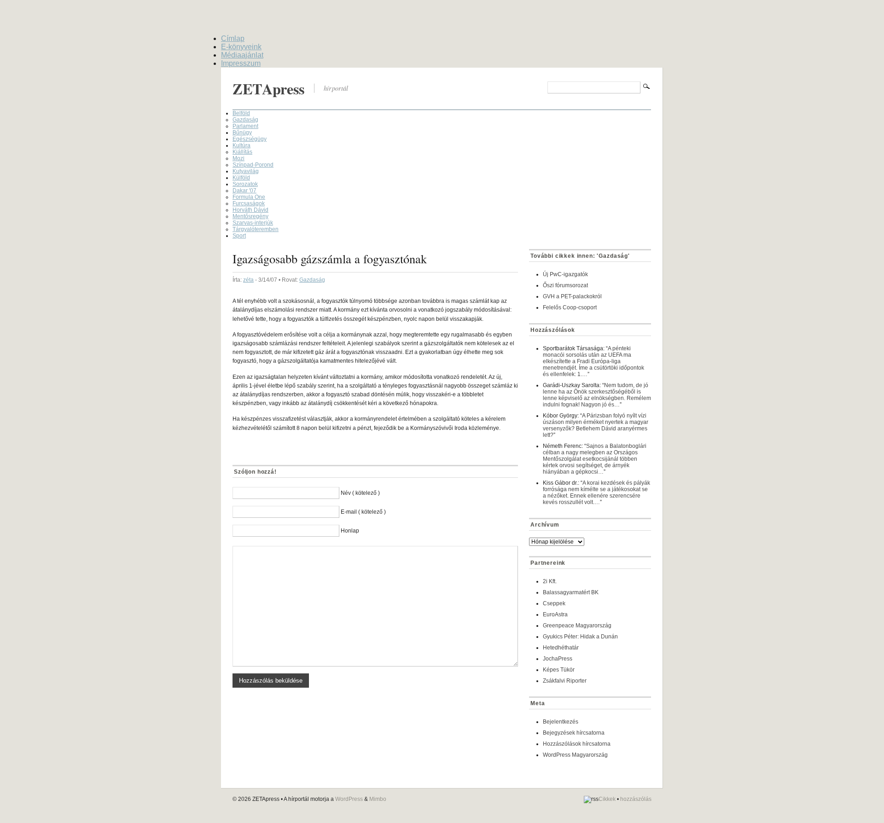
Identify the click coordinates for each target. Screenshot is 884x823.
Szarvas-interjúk (253, 223)
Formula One (249, 197)
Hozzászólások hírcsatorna (577, 744)
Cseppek (554, 603)
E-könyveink (241, 47)
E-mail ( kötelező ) (363, 512)
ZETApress (269, 88)
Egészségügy (250, 139)
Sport (239, 235)
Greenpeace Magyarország (577, 625)
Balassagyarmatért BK (571, 592)
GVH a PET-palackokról (572, 296)
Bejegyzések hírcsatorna (574, 733)
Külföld (241, 177)
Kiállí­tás (242, 152)
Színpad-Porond (253, 165)
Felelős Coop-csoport (570, 307)
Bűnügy (242, 132)
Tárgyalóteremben (256, 229)
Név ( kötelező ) (360, 493)
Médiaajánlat (242, 55)
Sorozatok (245, 184)
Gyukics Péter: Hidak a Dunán (580, 636)
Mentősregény (250, 216)
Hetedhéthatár (561, 647)
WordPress (349, 799)
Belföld (241, 113)
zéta (248, 280)
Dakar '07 (244, 190)
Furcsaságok (249, 203)
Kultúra (241, 145)
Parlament (245, 126)
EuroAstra (555, 614)
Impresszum (241, 63)
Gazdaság (245, 119)
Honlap (350, 530)
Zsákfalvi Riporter (565, 681)
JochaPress (557, 658)
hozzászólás (635, 799)
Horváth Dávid (250, 210)
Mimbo (377, 799)
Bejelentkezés (560, 722)
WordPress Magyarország (575, 755)
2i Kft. (550, 581)
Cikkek (607, 799)
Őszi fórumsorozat (565, 285)
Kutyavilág (246, 171)
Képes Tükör (559, 670)
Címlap (232, 38)
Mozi (238, 158)
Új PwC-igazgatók (565, 274)
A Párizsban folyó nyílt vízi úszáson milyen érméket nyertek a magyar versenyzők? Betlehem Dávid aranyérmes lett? (595, 425)
